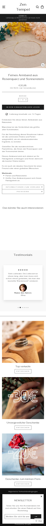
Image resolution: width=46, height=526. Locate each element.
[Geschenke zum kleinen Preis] (23, 454)
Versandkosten (29, 88)
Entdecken (22, 371)
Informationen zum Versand (23, 187)
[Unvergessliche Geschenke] (23, 398)
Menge (23, 96)
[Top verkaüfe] (23, 342)
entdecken (22, 428)
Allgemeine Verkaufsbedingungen (23, 491)
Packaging (23, 191)
